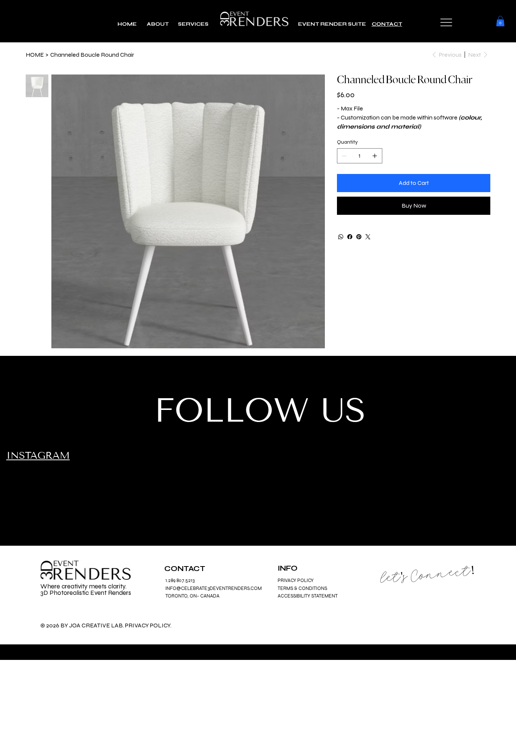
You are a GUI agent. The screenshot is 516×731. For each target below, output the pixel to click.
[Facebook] (350, 237)
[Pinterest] (359, 237)
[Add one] (374, 155)
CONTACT (387, 24)
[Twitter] (368, 237)
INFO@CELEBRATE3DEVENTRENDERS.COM (213, 588)
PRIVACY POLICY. (148, 625)
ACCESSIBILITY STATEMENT (308, 596)
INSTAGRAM (38, 455)
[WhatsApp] (341, 237)
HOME (127, 24)
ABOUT (157, 24)
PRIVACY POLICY (296, 580)
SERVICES (194, 24)
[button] (446, 22)
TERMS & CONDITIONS (302, 588)
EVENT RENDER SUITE (335, 24)
